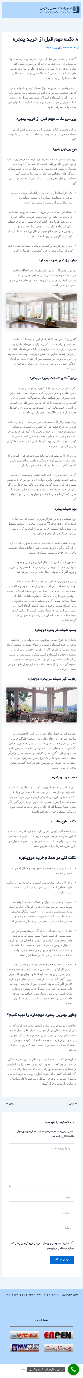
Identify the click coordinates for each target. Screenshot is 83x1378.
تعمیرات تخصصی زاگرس (56, 8)
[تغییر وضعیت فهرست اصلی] (4, 10)
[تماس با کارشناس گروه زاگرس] (73, 1369)
